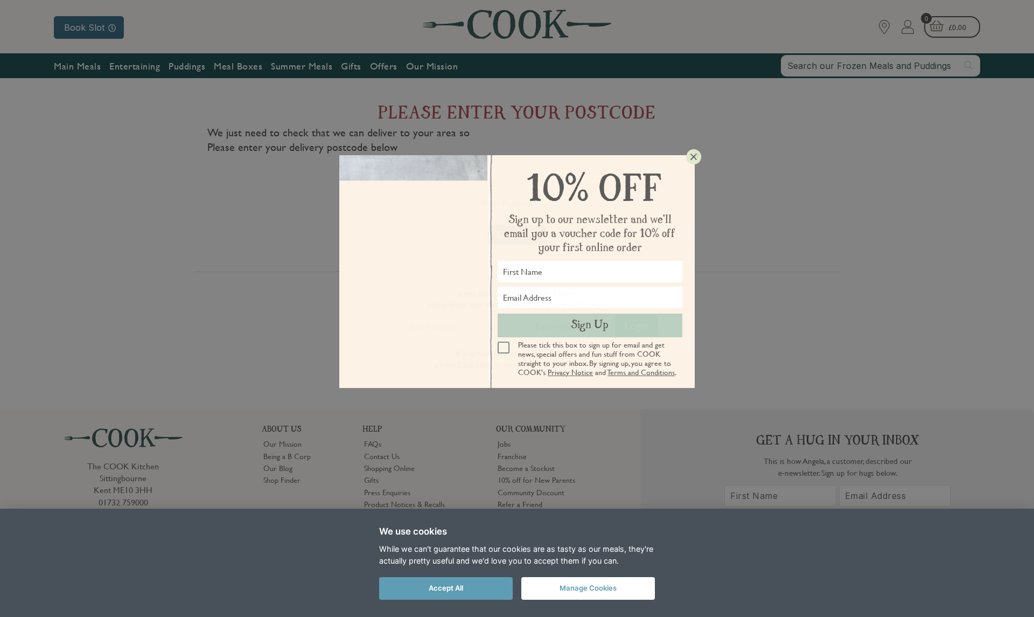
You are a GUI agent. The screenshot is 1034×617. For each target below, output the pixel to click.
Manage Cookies (588, 588)
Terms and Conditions (641, 372)
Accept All (446, 588)
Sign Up (590, 325)
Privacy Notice (570, 372)
